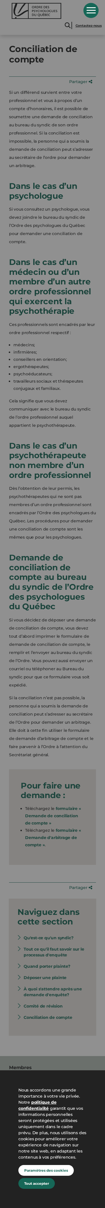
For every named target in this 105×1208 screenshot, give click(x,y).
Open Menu (91, 10)
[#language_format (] (43, 11)
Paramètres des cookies (46, 1170)
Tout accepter (36, 1183)
